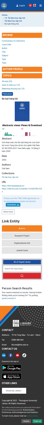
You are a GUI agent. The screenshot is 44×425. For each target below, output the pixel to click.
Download (11, 205)
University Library (13, 391)
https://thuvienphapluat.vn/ (13, 186)
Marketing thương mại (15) (13, 89)
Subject (5, 55)
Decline (26, 421)
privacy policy (32, 416)
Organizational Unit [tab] (22, 243)
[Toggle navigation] (40, 5)
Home (4, 15)
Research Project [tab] (22, 236)
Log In (22, 5)
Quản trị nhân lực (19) (11, 85)
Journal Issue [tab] (22, 250)
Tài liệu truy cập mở (13, 21)
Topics (7, 75)
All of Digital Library (22, 262)
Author (4, 48)
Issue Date (6, 44)
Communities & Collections (13, 41)
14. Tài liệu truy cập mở (15, 18)
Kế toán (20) (7, 81)
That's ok (37, 421)
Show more (8, 212)
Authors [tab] (22, 228)
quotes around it (9, 298)
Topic (4, 63)
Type (4, 59)
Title (4, 52)
